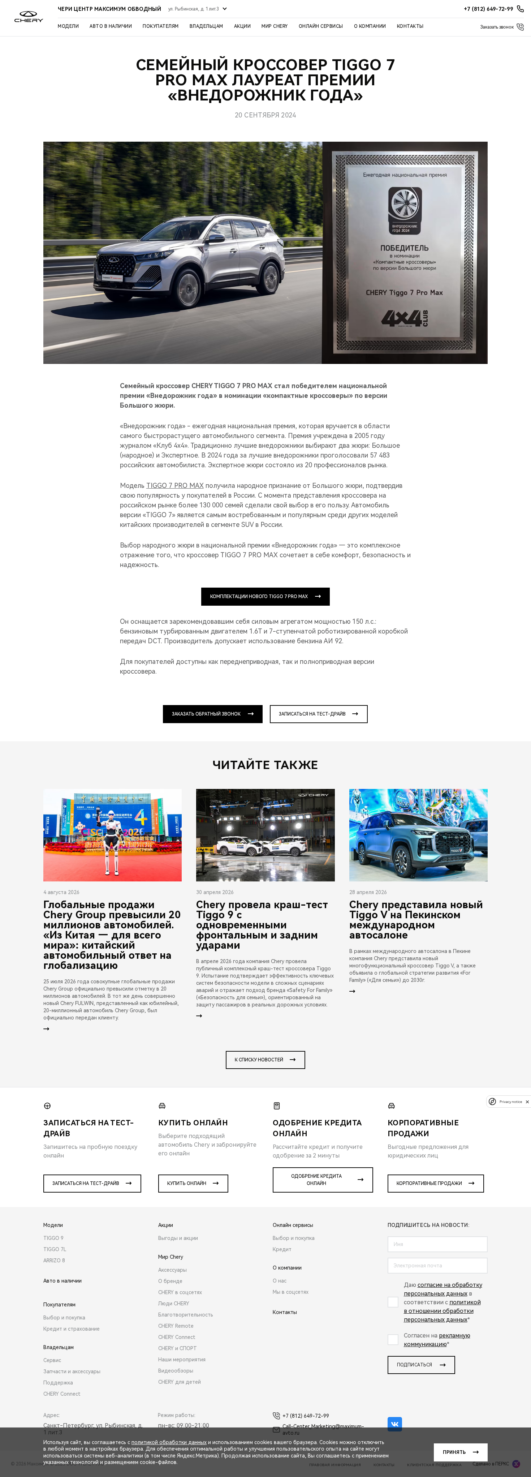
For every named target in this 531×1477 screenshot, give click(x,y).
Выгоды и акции (178, 1238)
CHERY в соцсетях (180, 1292)
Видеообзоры (175, 1371)
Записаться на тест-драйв (312, 714)
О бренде (170, 1281)
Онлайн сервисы (321, 26)
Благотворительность (185, 1315)
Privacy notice (511, 1102)
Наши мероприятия (182, 1359)
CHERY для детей (179, 1382)
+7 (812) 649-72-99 (305, 1416)
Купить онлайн (186, 1183)
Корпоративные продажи (429, 1183)
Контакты (410, 26)
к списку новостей (259, 1059)
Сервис (52, 1360)
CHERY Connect (62, 1394)
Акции (242, 26)
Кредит (282, 1249)
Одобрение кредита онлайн (316, 1180)
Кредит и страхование (71, 1329)
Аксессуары (172, 1270)
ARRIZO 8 (54, 1260)
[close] (527, 1101)
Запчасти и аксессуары (71, 1371)
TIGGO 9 (53, 1238)
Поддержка (58, 1383)
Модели (68, 26)
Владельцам (206, 26)
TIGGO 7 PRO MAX (175, 485)
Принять (454, 1452)
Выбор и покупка (64, 1318)
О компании (370, 26)
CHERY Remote (176, 1326)
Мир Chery (275, 26)
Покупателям (161, 26)
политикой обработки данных (169, 1442)
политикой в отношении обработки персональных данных (442, 1311)
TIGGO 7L (54, 1249)
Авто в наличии (111, 26)
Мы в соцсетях (290, 1292)
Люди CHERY (173, 1303)
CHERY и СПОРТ (177, 1348)
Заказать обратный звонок (206, 714)
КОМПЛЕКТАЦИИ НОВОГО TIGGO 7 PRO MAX (259, 596)
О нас (279, 1281)
